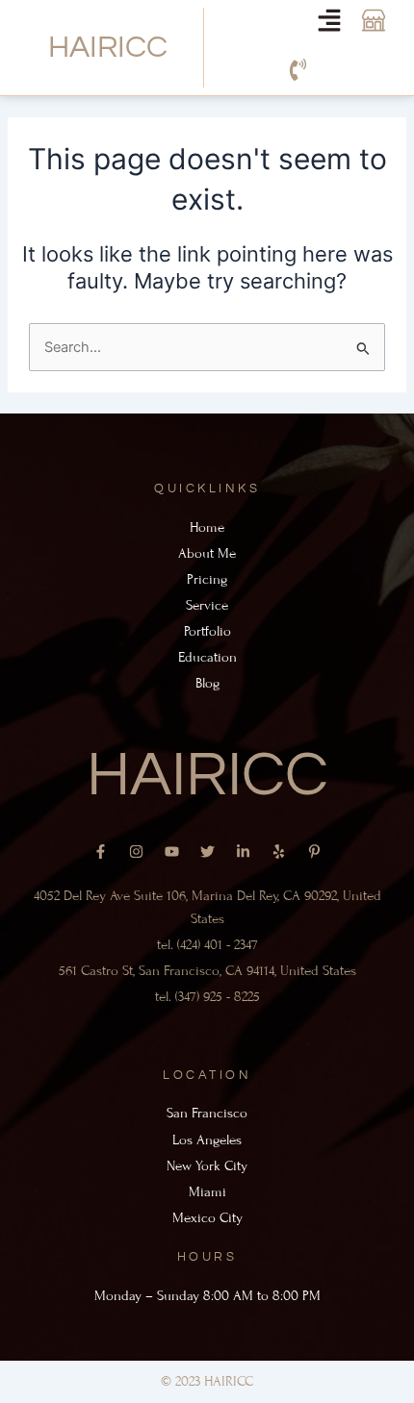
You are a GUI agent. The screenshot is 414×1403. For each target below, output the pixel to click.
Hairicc (108, 47)
